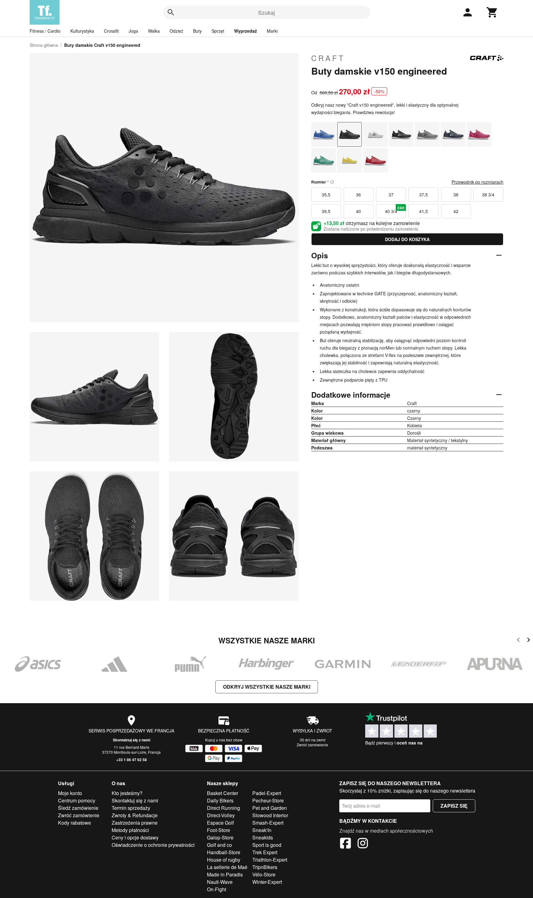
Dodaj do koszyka (407, 239)
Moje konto (70, 793)
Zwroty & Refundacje (135, 815)
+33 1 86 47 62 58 (131, 759)
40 (358, 211)
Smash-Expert (267, 822)
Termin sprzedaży (131, 807)
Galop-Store (220, 837)
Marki (272, 31)
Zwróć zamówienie (312, 744)
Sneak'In (261, 830)
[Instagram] (363, 844)
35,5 (326, 194)
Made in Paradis (225, 874)
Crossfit (111, 31)
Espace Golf (220, 822)
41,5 (423, 211)
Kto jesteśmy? (127, 793)
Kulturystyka (82, 31)
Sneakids (262, 837)
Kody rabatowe (74, 822)
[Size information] (332, 182)
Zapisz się (454, 805)
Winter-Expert (267, 881)
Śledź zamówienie (78, 807)
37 (391, 194)
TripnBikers (264, 867)
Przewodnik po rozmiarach (477, 182)
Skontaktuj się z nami (131, 739)
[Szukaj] (171, 12)
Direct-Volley (221, 815)
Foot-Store (218, 830)
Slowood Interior (270, 815)
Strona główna (44, 45)
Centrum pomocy (76, 800)
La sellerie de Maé (227, 867)
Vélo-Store (263, 874)
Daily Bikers (220, 800)
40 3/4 (395, 209)
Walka (154, 31)
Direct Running (223, 807)
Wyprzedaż (245, 31)
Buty (197, 31)
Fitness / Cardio (45, 31)
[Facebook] (345, 844)
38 (455, 194)
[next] (528, 640)
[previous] (518, 640)
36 (358, 194)
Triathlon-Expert (269, 859)
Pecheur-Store (268, 800)
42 (455, 211)
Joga (133, 31)
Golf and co (219, 844)
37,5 (423, 194)
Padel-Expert (266, 793)
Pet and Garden (269, 807)
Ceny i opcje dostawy (135, 837)
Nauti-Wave (220, 881)
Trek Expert (264, 852)
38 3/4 (488, 194)
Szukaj (266, 12)
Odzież (176, 31)
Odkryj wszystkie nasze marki (266, 686)
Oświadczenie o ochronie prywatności (153, 844)
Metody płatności (130, 830)
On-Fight (216, 889)
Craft (328, 58)
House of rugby (223, 859)
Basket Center (222, 793)
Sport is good (266, 844)
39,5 (326, 211)
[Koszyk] (492, 12)
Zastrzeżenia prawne (135, 822)
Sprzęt (218, 31)
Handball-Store (223, 852)
